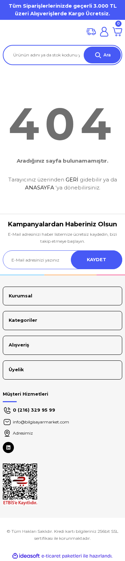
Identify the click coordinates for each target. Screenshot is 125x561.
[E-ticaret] (61, 556)
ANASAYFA (39, 187)
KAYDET (96, 259)
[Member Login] (104, 31)
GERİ (72, 179)
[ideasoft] (26, 556)
